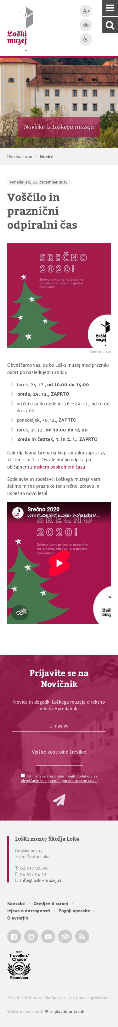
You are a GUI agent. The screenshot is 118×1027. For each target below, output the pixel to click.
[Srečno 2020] (59, 295)
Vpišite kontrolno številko (59, 752)
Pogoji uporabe (74, 911)
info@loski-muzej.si (40, 880)
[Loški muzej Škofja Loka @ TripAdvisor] (65, 936)
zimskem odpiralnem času (57, 467)
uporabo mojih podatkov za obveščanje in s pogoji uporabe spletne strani (59, 778)
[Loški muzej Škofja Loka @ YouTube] (48, 936)
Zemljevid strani (51, 903)
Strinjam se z (59, 778)
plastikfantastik (69, 1011)
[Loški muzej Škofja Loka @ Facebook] (14, 936)
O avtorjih (17, 918)
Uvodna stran (19, 156)
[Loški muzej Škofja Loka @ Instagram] (31, 936)
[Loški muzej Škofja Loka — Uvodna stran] (20, 28)
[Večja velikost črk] (86, 11)
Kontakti (16, 903)
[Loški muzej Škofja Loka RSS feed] (82, 936)
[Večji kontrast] (86, 25)
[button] (59, 800)
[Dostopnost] (86, 39)
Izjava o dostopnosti (28, 911)
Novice (46, 156)
